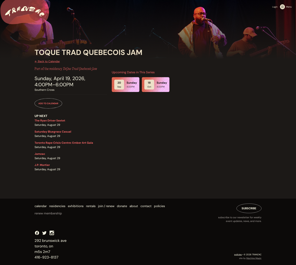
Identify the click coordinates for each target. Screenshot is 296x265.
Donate (122, 206)
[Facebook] (37, 232)
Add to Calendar (48, 103)
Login (275, 6)
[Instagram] (51, 232)
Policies (159, 206)
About (134, 206)
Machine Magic (253, 258)
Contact (146, 206)
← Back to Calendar (47, 61)
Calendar (41, 206)
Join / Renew (106, 206)
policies (238, 254)
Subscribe (249, 208)
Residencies (57, 206)
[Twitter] (44, 232)
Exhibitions (76, 206)
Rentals (91, 206)
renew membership (48, 213)
